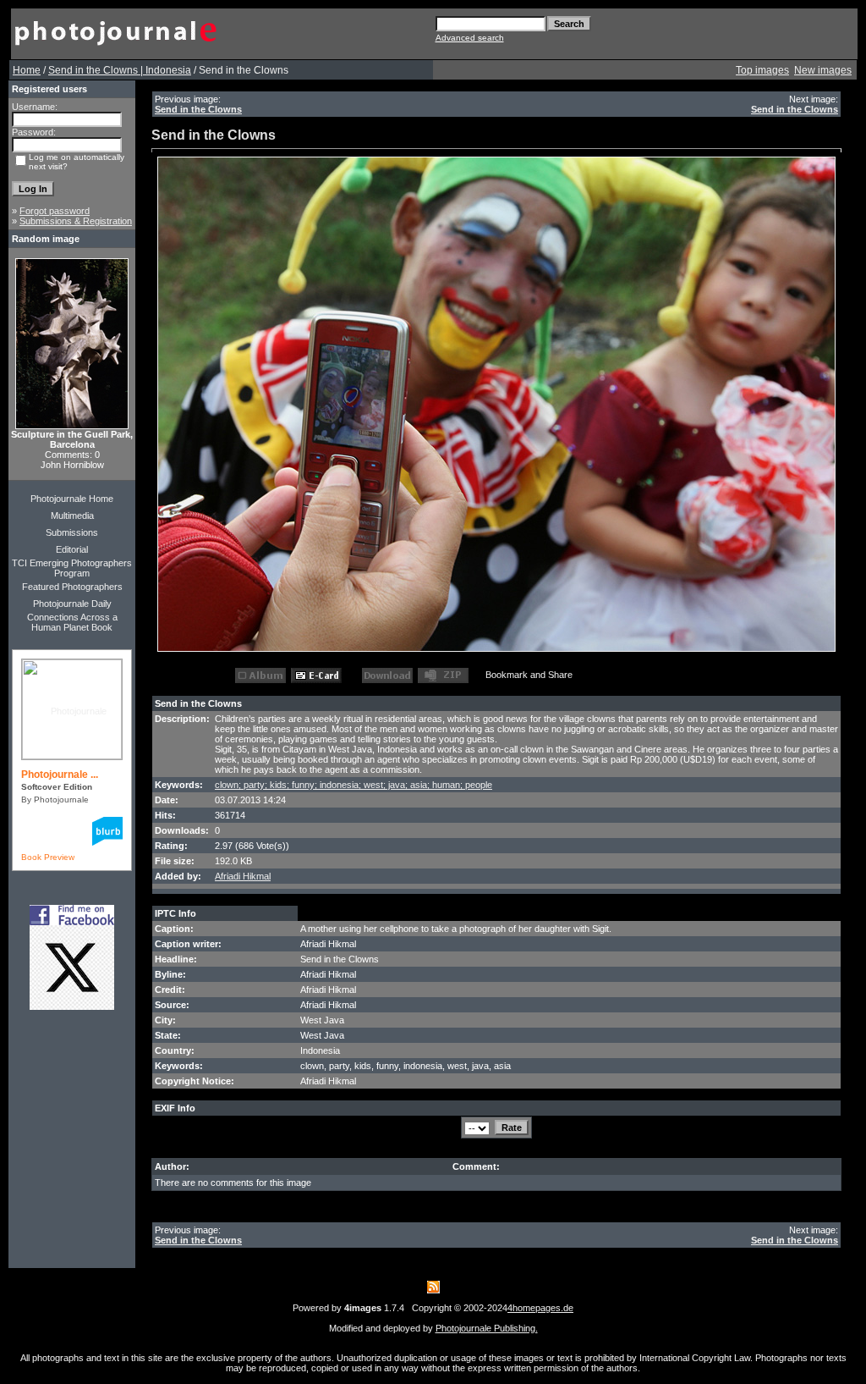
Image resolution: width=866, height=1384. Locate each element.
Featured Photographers (72, 587)
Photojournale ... (59, 774)
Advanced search (470, 37)
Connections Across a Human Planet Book (72, 622)
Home (27, 70)
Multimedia (72, 515)
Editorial (72, 549)
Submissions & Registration (75, 221)
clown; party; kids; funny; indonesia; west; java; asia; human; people (353, 785)
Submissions (72, 532)
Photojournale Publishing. (487, 1328)
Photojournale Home (71, 498)
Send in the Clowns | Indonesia (119, 70)
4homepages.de (540, 1308)
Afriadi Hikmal (243, 876)
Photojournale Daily (72, 603)
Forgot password (54, 211)
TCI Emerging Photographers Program (72, 568)
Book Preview (47, 857)
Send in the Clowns (198, 109)
